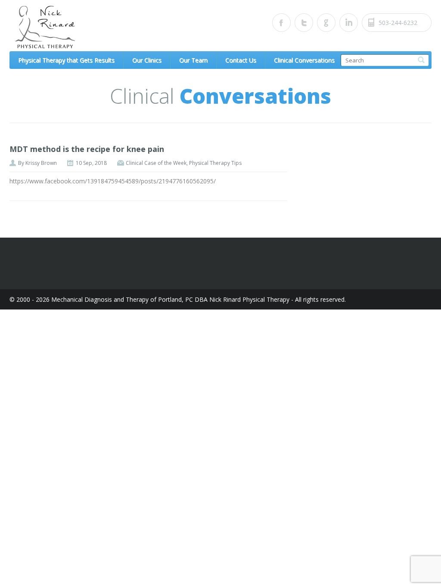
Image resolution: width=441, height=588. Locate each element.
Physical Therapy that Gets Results (66, 60)
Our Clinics (146, 60)
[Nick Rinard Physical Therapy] (89, 27)
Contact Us (240, 60)
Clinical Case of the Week (156, 163)
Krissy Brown (41, 163)
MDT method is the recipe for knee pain (86, 149)
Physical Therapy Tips (215, 163)
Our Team (193, 60)
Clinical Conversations (304, 60)
